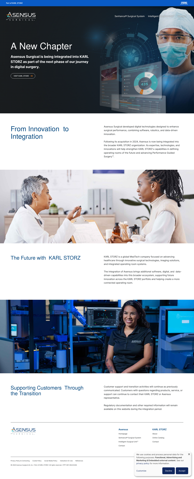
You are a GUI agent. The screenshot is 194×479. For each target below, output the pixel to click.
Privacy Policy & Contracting (20, 461)
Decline (168, 471)
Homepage (123, 434)
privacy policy (142, 463)
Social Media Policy (50, 461)
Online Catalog (158, 438)
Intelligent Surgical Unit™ (161, 16)
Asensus (123, 429)
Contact (182, 16)
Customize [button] (141, 471)
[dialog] (162, 464)
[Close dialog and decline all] (189, 453)
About (154, 434)
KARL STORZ (159, 429)
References (79, 461)
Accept (182, 471)
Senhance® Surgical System (130, 16)
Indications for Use (66, 461)
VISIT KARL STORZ (21, 76)
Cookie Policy (36, 461)
